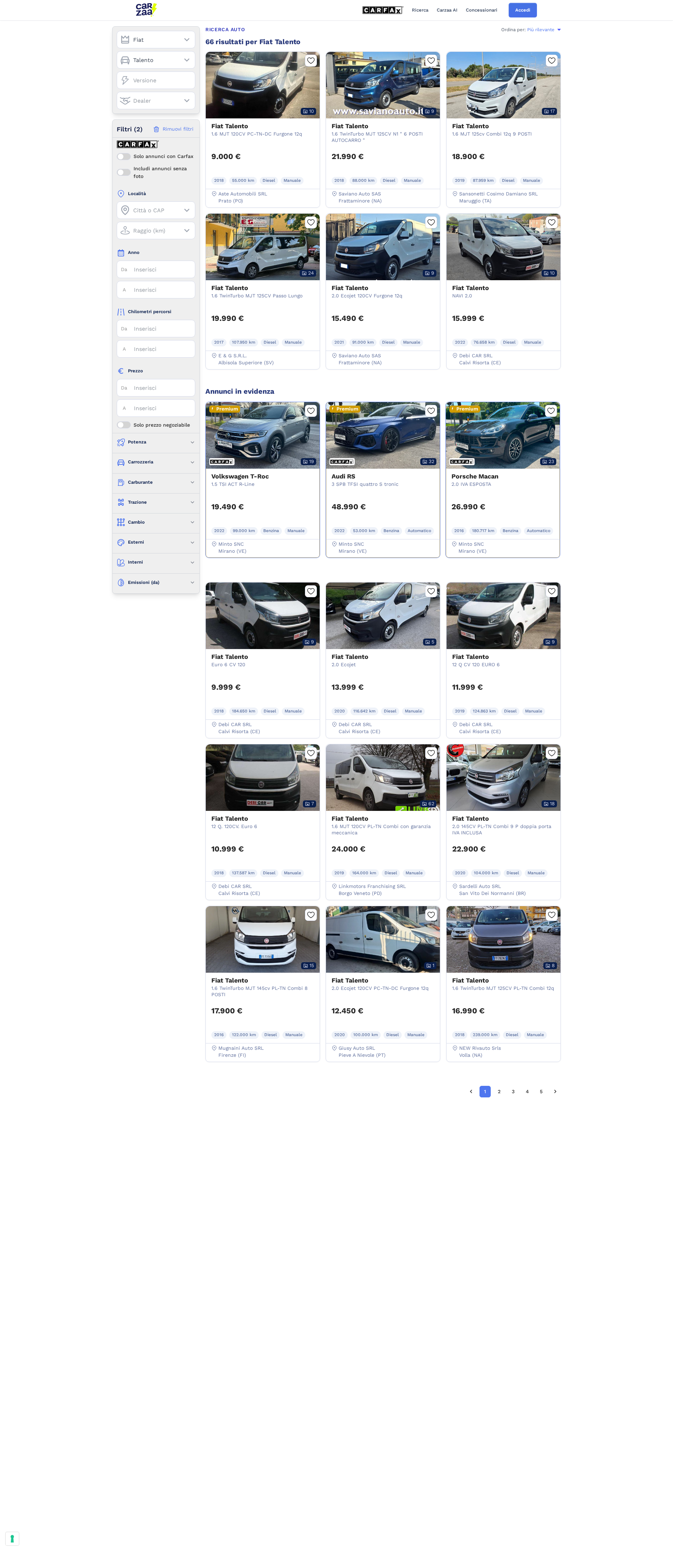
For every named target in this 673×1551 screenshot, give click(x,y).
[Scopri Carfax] (382, 10)
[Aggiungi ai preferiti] (311, 61)
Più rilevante (541, 29)
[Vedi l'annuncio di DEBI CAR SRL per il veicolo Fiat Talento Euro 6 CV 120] (263, 650)
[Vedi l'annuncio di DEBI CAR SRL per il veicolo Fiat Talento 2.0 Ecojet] (383, 650)
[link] (471, 1091)
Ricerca (420, 10)
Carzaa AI (447, 10)
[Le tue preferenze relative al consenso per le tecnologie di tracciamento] (12, 1538)
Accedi (522, 10)
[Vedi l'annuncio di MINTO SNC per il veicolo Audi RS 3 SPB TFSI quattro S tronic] (383, 470)
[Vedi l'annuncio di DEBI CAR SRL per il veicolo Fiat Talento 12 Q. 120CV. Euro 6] (263, 812)
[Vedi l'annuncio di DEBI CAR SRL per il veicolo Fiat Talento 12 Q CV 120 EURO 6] (503, 650)
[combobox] (156, 39)
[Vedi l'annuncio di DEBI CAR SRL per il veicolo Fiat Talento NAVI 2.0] (503, 282)
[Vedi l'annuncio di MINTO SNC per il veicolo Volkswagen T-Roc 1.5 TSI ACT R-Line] (263, 470)
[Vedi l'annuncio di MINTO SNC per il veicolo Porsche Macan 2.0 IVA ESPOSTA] (503, 470)
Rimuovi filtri (178, 129)
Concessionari (481, 10)
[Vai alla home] (146, 10)
